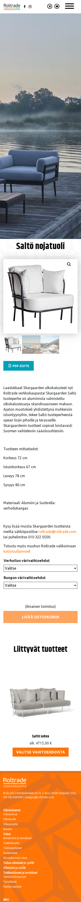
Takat (7, 834)
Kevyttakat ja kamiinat (17, 838)
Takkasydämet (12, 848)
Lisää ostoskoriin (40, 617)
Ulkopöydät (10, 824)
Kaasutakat (10, 853)
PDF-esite (20, 366)
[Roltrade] (12, 7)
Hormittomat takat (15, 858)
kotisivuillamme (16, 551)
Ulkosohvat (10, 814)
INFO (6, 899)
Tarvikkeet (10, 881)
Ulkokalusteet (11, 810)
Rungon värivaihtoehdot (25, 578)
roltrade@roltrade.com (57, 532)
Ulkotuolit (9, 819)
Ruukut (7, 829)
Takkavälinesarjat (14, 876)
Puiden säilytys (12, 886)
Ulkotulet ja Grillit (14, 867)
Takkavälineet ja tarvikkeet (20, 872)
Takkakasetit (11, 843)
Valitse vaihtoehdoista (40, 752)
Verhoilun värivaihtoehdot (27, 561)
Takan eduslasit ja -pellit (18, 862)
